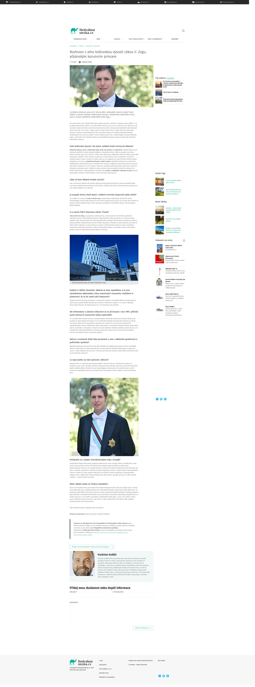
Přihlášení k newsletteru (107, 677)
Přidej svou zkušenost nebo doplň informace (90, 547)
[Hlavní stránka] (81, 31)
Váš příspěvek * (74, 602)
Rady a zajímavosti (155, 39)
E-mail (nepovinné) (118, 592)
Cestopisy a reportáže (93, 46)
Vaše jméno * (73, 592)
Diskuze (117, 39)
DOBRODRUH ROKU (80, 39)
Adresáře (174, 39)
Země (98, 39)
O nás (101, 660)
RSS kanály (161, 660)
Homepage (73, 46)
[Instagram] (161, 399)
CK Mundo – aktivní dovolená (137, 665)
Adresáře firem (104, 673)
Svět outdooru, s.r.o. (105, 669)
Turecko (170, 78)
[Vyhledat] (183, 31)
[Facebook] (157, 399)
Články (81, 46)
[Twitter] (165, 399)
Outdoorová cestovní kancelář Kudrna (140, 660)
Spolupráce (103, 665)
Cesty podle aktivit (136, 39)
